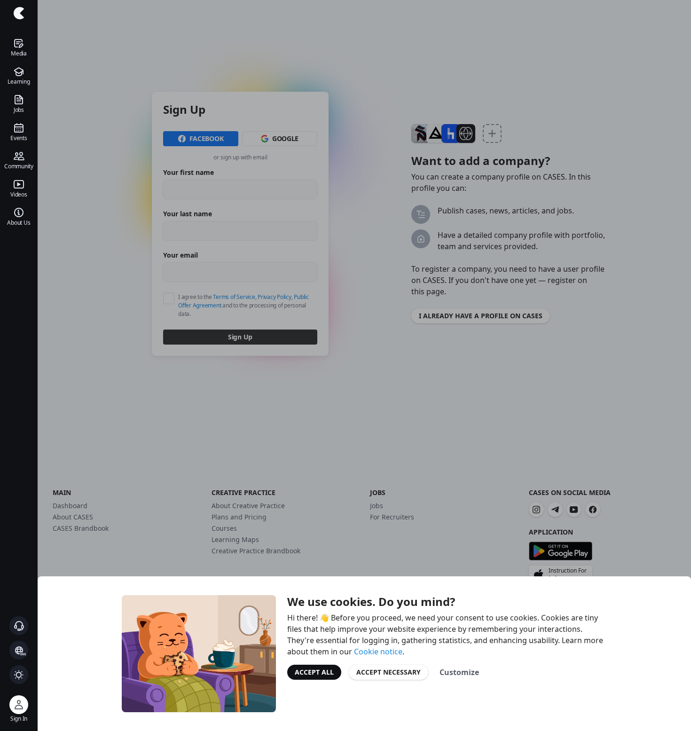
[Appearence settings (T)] (19, 674)
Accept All (314, 672)
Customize (459, 672)
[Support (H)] (19, 625)
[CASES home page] (19, 13)
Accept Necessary (388, 672)
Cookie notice (378, 651)
